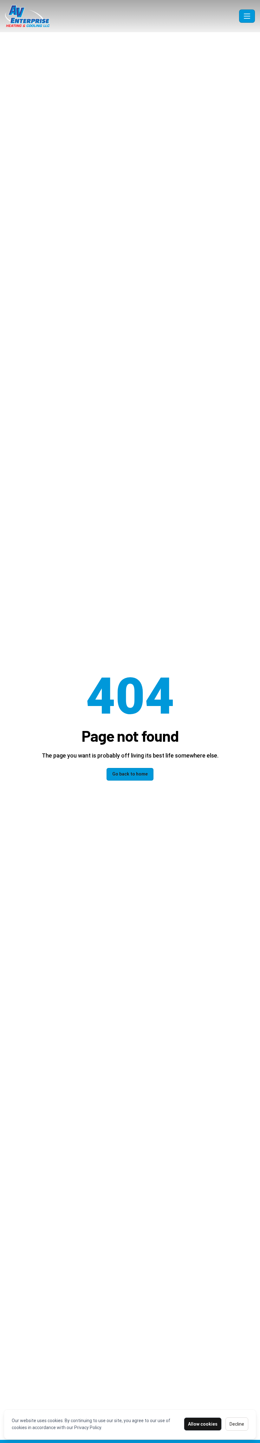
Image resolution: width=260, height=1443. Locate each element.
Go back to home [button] (130, 773)
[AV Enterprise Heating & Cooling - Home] (121, 16)
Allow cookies (203, 1424)
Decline (237, 1424)
